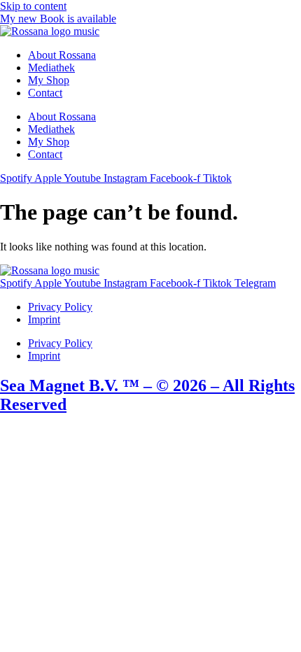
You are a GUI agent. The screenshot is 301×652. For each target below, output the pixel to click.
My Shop (48, 80)
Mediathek (51, 67)
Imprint (44, 319)
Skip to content (33, 6)
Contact (45, 93)
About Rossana (62, 55)
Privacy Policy (60, 307)
